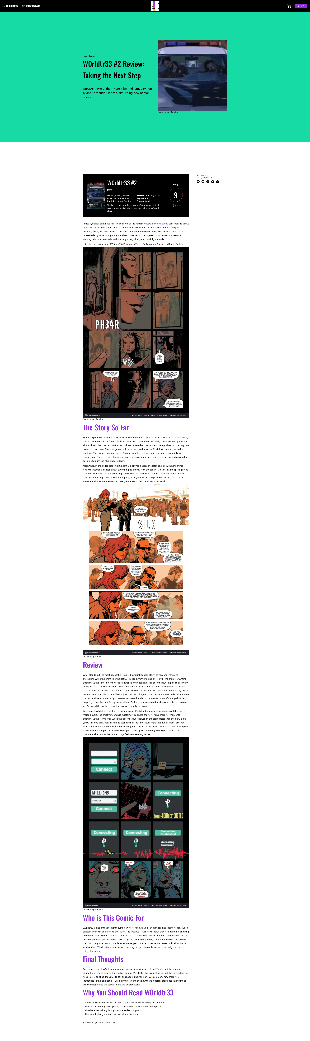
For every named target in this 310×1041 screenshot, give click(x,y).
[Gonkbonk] (155, 6)
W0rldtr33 (110, 1022)
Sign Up (301, 6)
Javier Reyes (204, 175)
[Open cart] (289, 6)
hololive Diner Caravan (30, 6)
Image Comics (98, 1022)
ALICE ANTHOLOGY (11, 6)
